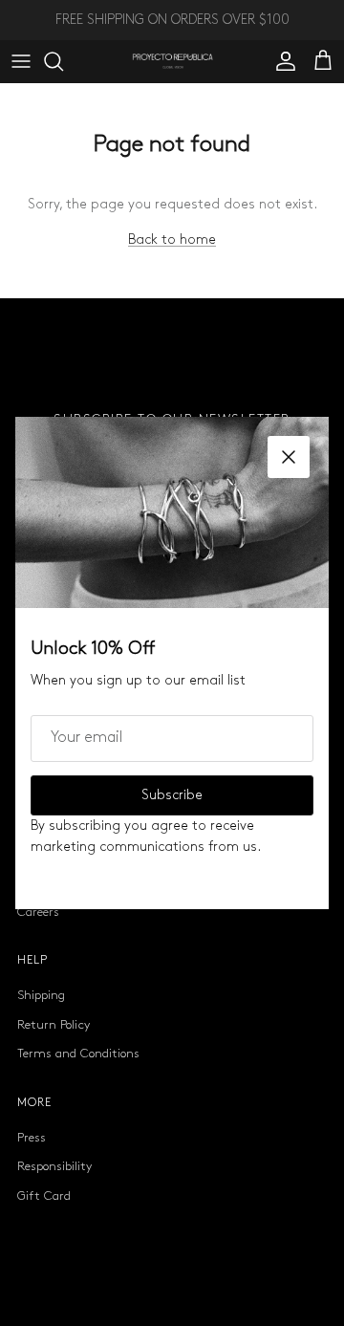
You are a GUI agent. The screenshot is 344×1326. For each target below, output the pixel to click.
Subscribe (172, 795)
